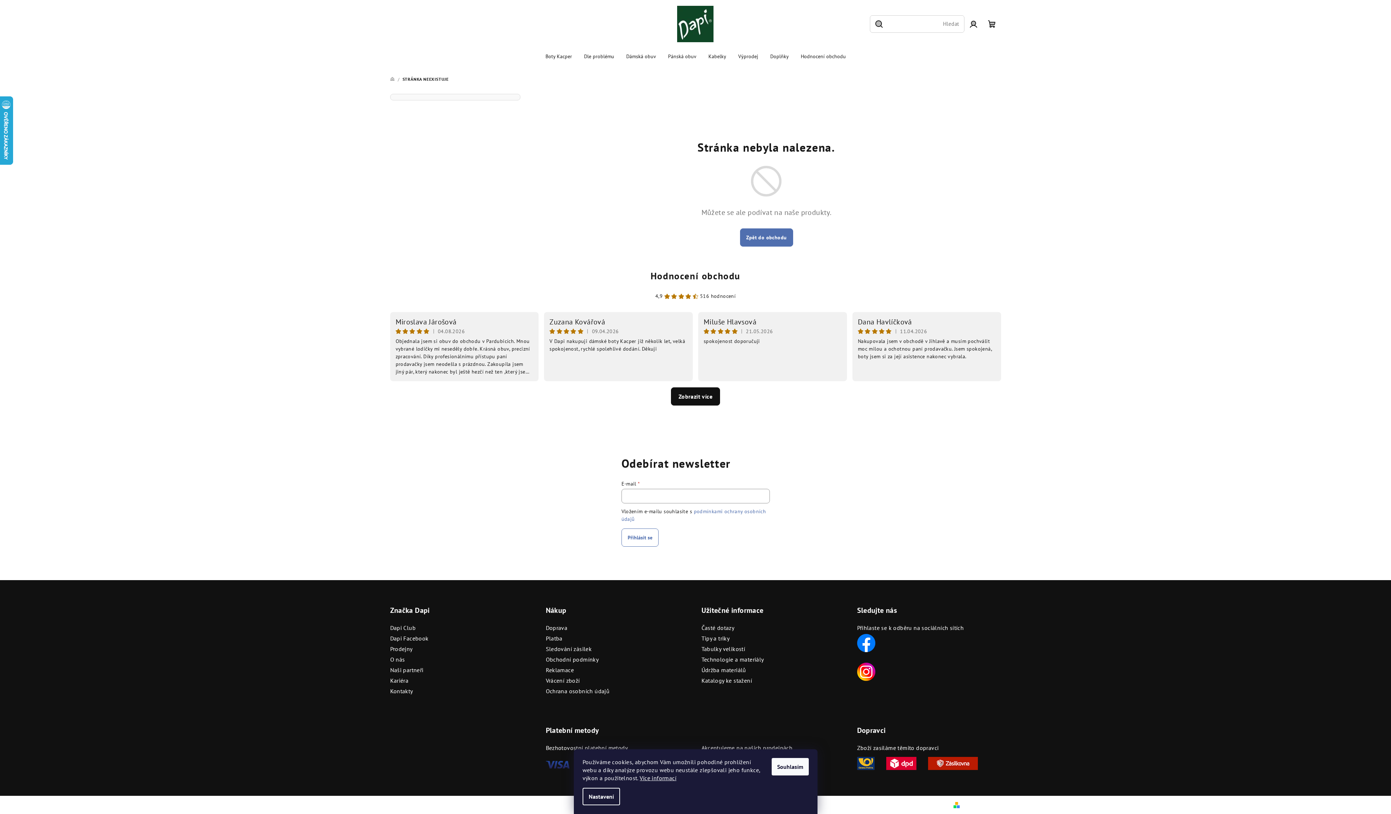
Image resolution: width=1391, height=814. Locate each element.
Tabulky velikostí (724, 649)
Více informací (658, 778)
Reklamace (560, 670)
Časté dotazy (718, 627)
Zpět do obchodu (766, 237)
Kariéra (399, 680)
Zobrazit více (695, 396)
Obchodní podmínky (572, 659)
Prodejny (401, 649)
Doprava (557, 627)
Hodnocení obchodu (695, 276)
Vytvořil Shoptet (981, 804)
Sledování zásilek (569, 649)
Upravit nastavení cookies (540, 805)
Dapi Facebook (409, 638)
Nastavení (601, 796)
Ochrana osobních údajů (578, 691)
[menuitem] (559, 56)
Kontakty (401, 691)
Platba (554, 638)
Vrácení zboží (563, 680)
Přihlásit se (640, 537)
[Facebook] (866, 642)
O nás (397, 659)
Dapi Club (403, 627)
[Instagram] (866, 671)
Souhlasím (790, 766)
